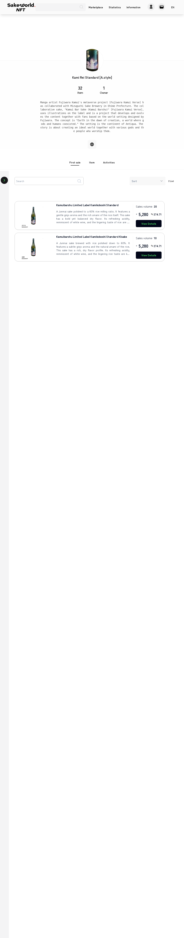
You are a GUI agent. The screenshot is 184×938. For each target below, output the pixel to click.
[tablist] (92, 164)
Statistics (115, 7)
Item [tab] (92, 162)
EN (172, 7)
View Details (148, 223)
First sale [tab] (74, 162)
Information (133, 7)
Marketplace (96, 7)
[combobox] (147, 181)
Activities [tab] (109, 162)
